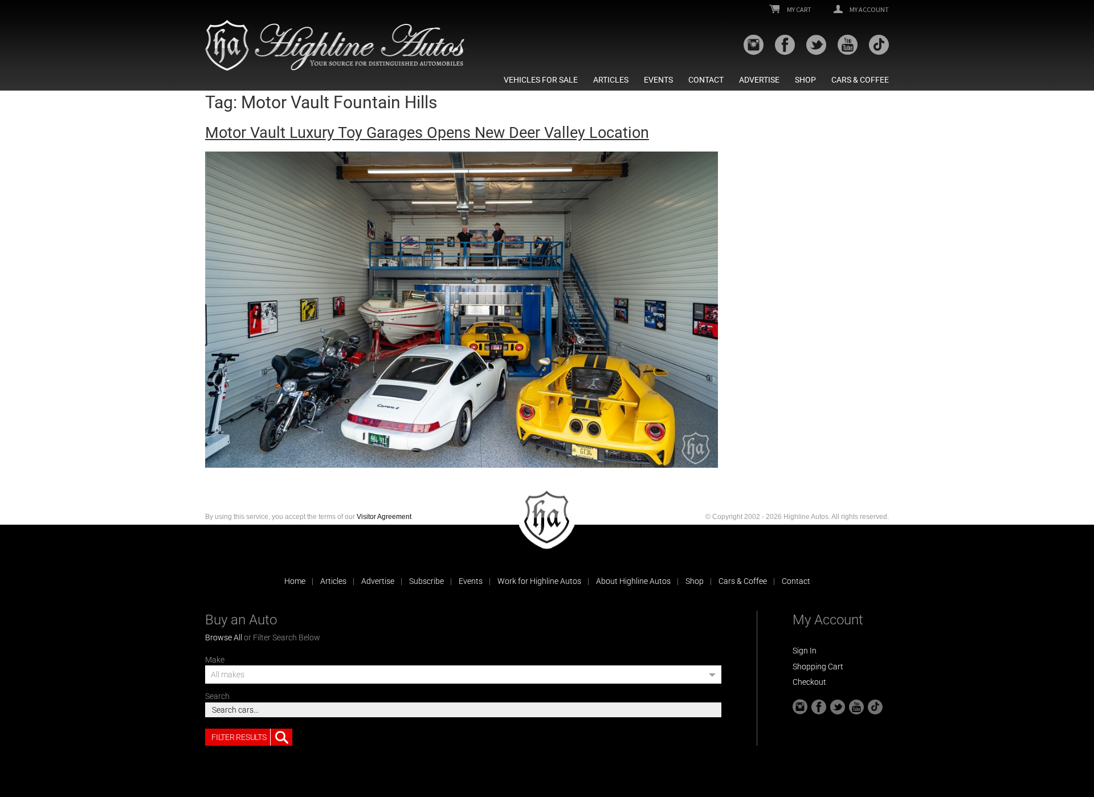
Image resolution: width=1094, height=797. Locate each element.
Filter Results (238, 737)
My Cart (798, 10)
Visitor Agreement (384, 517)
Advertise (759, 79)
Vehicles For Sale (541, 79)
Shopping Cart (818, 666)
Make (214, 659)
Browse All (223, 637)
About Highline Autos (633, 581)
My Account (868, 10)
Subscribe (426, 581)
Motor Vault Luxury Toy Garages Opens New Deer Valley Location (427, 133)
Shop (805, 79)
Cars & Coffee (860, 79)
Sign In (805, 650)
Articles (610, 79)
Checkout (809, 681)
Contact (706, 79)
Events (658, 79)
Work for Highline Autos (539, 581)
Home (294, 581)
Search (217, 696)
